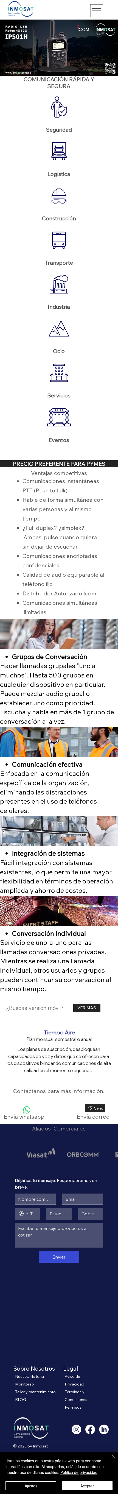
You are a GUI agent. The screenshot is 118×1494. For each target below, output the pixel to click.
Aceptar (87, 1485)
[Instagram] (76, 1429)
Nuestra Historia (29, 1376)
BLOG (20, 1399)
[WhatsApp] (26, 1110)
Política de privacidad (78, 1472)
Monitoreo (24, 1384)
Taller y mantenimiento (35, 1391)
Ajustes (31, 1485)
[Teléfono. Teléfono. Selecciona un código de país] (23, 1213)
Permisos (73, 1407)
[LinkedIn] (104, 1429)
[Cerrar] (110, 1460)
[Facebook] (90, 1429)
